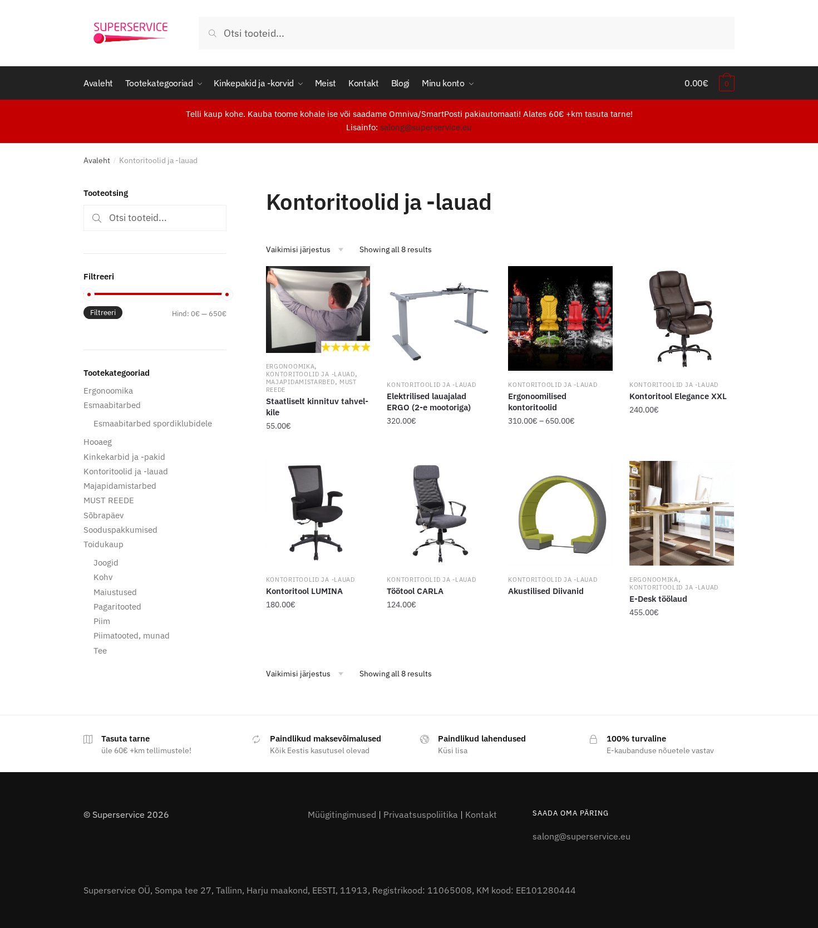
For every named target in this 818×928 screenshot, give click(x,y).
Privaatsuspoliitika (420, 814)
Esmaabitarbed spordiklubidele (152, 423)
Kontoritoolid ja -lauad (310, 374)
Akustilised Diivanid (546, 591)
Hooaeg (97, 441)
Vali (560, 451)
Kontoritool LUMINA (304, 591)
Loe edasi (561, 637)
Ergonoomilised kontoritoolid (537, 402)
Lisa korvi (318, 451)
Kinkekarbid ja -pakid (124, 456)
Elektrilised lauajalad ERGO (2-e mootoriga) (429, 402)
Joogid (106, 562)
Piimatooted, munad (131, 635)
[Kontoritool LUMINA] (318, 513)
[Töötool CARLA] (439, 513)
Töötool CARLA (415, 591)
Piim (101, 621)
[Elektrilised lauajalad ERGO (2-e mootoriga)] (439, 318)
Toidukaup (103, 544)
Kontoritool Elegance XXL (678, 396)
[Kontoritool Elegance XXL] (681, 318)
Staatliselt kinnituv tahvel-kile (317, 407)
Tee (100, 650)
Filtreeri (103, 312)
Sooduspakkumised (120, 529)
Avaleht (96, 160)
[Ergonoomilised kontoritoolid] (560, 318)
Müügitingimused (342, 814)
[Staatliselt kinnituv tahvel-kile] (318, 309)
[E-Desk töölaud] (681, 513)
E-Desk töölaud (658, 598)
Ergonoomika (290, 366)
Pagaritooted (117, 606)
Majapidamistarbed (300, 382)
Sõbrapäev (103, 515)
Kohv (102, 577)
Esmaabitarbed (112, 405)
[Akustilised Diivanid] (560, 513)
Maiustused (115, 592)
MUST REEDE (108, 500)
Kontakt (481, 814)
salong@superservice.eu (426, 127)
